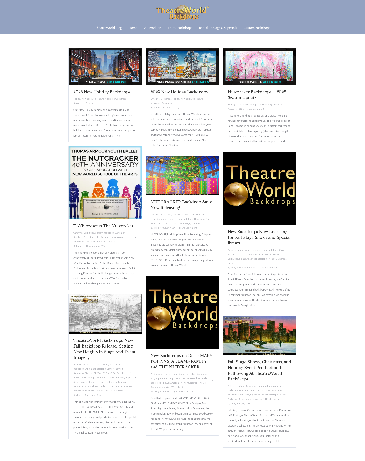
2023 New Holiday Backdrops (179, 92)
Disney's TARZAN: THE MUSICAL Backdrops (106, 373)
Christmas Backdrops (161, 99)
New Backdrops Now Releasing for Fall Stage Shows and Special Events (259, 237)
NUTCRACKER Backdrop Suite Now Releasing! (181, 205)
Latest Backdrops (269, 250)
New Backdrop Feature (93, 99)
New (250, 254)
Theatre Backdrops (277, 259)
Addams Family (235, 250)
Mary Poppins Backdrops (163, 378)
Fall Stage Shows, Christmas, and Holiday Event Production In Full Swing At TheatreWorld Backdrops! (259, 370)
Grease (111, 377)
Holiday (77, 99)
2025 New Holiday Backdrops (101, 92)
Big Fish (168, 374)
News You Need (261, 254)
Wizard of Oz (177, 387)
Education (89, 237)
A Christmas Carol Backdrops (87, 364)
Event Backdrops (252, 250)
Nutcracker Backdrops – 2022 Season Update (257, 95)
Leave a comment (255, 109)
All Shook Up (157, 374)
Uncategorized (246, 399)
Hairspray (120, 377)
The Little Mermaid (94, 391)
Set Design (109, 241)
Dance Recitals (197, 214)
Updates (263, 104)
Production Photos (94, 241)
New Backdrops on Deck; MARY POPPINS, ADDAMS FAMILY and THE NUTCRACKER (181, 361)
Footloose (102, 377)
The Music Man (190, 383)
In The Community (103, 237)
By (78, 103)
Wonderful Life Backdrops (268, 399)
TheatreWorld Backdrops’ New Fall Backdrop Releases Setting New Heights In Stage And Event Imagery (104, 349)
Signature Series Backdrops (253, 259)
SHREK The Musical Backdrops (100, 386)
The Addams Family (172, 383)
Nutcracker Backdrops (115, 99)
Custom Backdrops (104, 233)
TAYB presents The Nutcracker (103, 226)
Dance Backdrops (181, 214)
